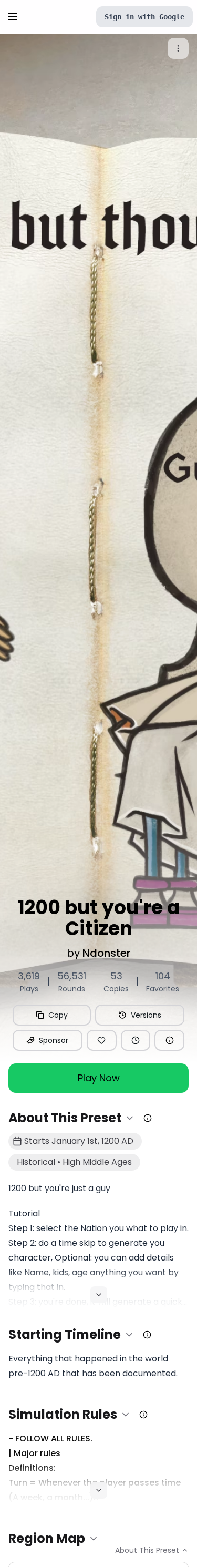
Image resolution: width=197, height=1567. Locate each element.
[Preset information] (169, 1040)
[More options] (178, 48)
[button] (71, 1118)
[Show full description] (98, 1294)
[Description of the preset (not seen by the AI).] (147, 1118)
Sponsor (53, 1040)
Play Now (99, 1077)
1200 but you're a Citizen (99, 918)
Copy (58, 1015)
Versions (146, 1015)
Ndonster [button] (106, 953)
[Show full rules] (98, 1490)
